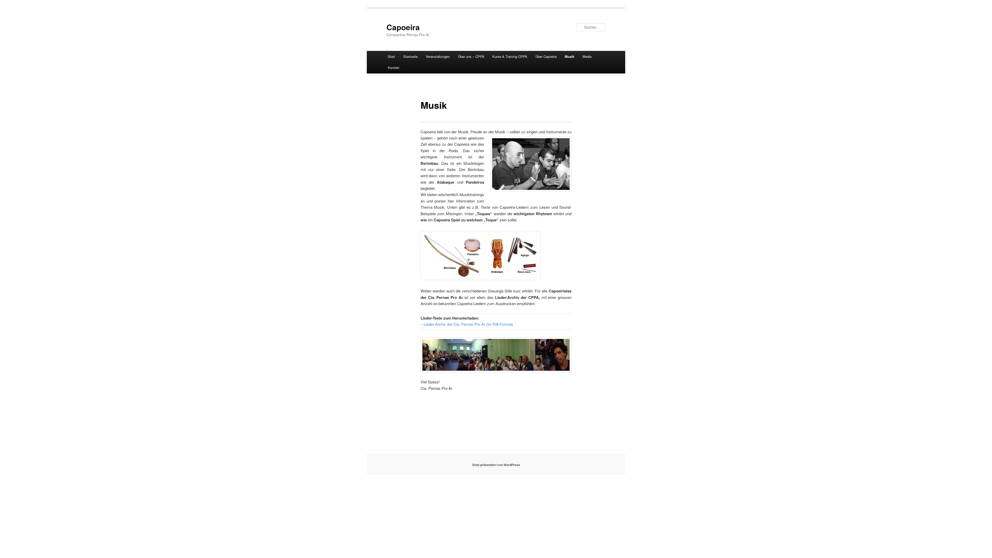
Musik (569, 56)
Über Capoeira (546, 56)
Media (587, 56)
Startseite (410, 56)
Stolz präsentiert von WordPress (496, 464)
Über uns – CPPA (471, 56)
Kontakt (393, 67)
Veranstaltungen (438, 56)
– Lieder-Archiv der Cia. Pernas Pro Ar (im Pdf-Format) (467, 324)
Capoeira (403, 27)
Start (391, 56)
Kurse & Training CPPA (509, 56)
